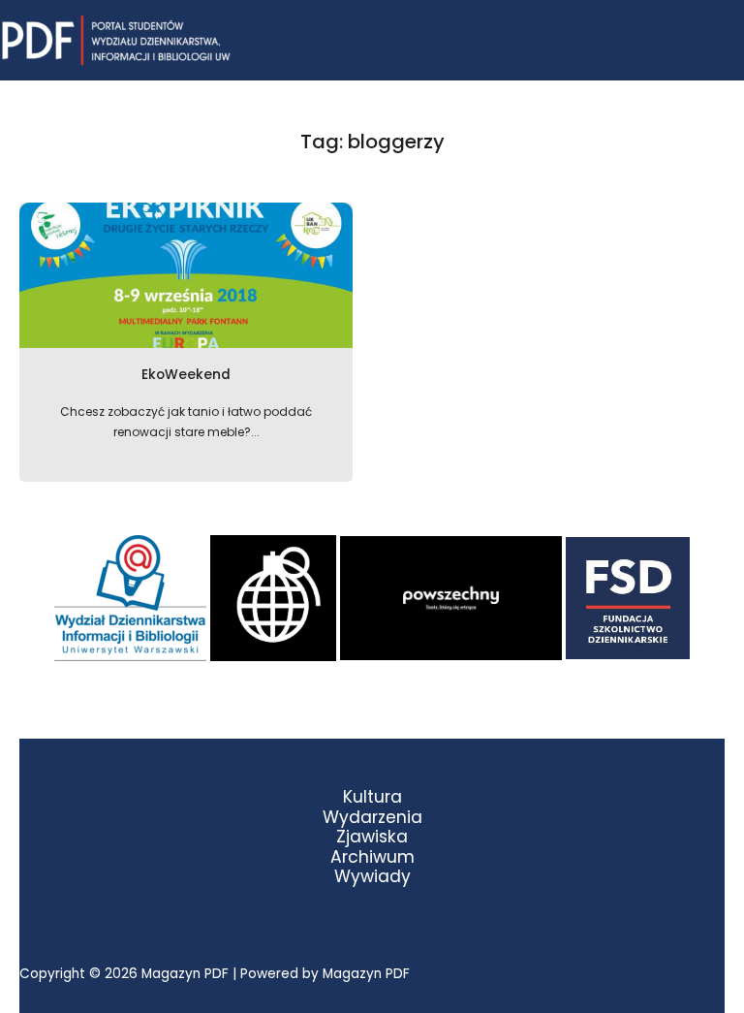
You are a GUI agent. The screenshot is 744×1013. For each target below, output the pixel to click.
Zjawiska (372, 837)
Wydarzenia (372, 817)
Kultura (372, 797)
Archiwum (372, 857)
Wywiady (372, 877)
